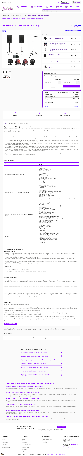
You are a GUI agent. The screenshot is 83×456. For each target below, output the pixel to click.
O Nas (23, 439)
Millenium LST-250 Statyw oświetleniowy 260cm (58, 50)
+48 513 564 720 (74, 444)
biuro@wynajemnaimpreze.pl (69, 446)
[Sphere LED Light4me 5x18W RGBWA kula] (45, 38)
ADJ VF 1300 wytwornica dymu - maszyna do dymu (59, 66)
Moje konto (24, 451)
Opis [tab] (6, 123)
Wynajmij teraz (71, 86)
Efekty (51, 7)
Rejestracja (24, 449)
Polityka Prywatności (26, 444)
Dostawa (24, 446)
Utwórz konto (45, 442)
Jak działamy (25, 440)
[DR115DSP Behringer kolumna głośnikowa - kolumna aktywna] (45, 55)
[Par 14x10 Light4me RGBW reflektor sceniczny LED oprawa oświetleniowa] (45, 44)
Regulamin (24, 442)
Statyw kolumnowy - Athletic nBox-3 (57, 61)
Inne (60, 7)
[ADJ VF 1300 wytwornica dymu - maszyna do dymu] (45, 66)
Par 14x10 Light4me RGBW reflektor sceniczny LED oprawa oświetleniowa (57, 44)
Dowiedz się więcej (10, 324)
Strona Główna (5, 446)
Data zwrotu (77, 79)
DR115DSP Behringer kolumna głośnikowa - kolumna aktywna (58, 55)
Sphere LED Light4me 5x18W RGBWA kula (58, 38)
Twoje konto (46, 437)
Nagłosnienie (38, 7)
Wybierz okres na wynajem (50, 73)
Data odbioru (58, 79)
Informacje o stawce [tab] (23, 123)
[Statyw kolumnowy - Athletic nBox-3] (45, 61)
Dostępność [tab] (12, 123)
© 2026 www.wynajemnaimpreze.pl (56, 454)
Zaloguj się (44, 440)
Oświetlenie (23, 7)
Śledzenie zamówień (47, 439)
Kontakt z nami (6, 2)
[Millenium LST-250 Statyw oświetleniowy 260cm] (45, 50)
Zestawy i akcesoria (75, 7)
